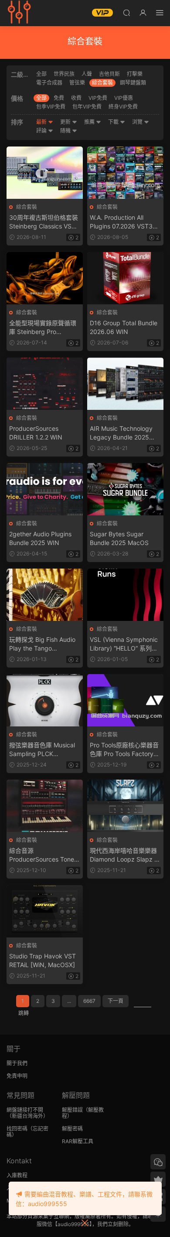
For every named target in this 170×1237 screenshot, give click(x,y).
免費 (59, 98)
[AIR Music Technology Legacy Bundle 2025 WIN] (125, 384)
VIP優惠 (123, 98)
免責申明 (17, 1076)
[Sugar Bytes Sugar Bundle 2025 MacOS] (125, 489)
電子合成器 (49, 82)
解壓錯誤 (72, 1110)
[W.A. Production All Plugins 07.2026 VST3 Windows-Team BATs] (125, 173)
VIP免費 (97, 98)
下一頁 (115, 1001)
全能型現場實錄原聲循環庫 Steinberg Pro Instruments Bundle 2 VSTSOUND (42, 327)
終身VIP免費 (123, 106)
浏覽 (138, 122)
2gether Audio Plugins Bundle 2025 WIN (40, 538)
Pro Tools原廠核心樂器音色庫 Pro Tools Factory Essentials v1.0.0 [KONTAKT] (124, 749)
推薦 (90, 122)
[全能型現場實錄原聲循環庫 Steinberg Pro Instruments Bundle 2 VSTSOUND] (45, 278)
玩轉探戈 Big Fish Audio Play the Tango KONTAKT (42, 644)
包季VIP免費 (50, 106)
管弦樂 (77, 82)
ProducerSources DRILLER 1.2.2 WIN (35, 433)
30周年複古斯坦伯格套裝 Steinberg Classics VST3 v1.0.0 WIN (44, 222)
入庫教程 (17, 1175)
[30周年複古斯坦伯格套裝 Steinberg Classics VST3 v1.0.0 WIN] (45, 173)
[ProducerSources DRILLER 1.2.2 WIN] (45, 384)
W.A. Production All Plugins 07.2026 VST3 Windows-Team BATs (121, 222)
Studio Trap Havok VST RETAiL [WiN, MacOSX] (42, 960)
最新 (42, 122)
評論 (42, 130)
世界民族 (64, 74)
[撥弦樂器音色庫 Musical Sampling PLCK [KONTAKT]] (45, 700)
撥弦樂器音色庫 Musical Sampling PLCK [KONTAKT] (42, 749)
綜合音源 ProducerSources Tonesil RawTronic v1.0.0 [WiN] (44, 855)
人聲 (87, 74)
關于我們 (17, 1063)
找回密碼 (17, 1128)
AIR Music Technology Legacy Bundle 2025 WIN (121, 433)
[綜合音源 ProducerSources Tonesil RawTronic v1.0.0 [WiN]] (45, 806)
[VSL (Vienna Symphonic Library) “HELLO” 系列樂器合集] (125, 595)
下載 (114, 122)
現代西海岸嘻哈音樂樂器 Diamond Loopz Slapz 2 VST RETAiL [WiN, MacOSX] (124, 855)
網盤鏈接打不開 (25, 1110)
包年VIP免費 (87, 106)
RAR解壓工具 (77, 1141)
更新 (66, 122)
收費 (76, 98)
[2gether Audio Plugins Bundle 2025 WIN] (45, 489)
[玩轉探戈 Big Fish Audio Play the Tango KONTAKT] (45, 595)
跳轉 (23, 1013)
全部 (41, 74)
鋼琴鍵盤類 (133, 82)
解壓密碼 (72, 1128)
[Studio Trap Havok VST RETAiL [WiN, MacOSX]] (45, 911)
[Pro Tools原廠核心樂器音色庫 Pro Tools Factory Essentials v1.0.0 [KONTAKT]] (125, 700)
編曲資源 (20, 13)
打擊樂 (135, 74)
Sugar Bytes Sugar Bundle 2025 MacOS (119, 538)
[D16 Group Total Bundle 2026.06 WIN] (125, 278)
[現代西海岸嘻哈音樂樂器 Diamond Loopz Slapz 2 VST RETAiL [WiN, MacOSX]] (125, 806)
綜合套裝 (102, 82)
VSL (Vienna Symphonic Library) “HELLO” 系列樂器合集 (124, 644)
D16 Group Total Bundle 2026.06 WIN (123, 327)
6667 (89, 1001)
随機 (66, 130)
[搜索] (126, 12)
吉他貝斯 (109, 74)
